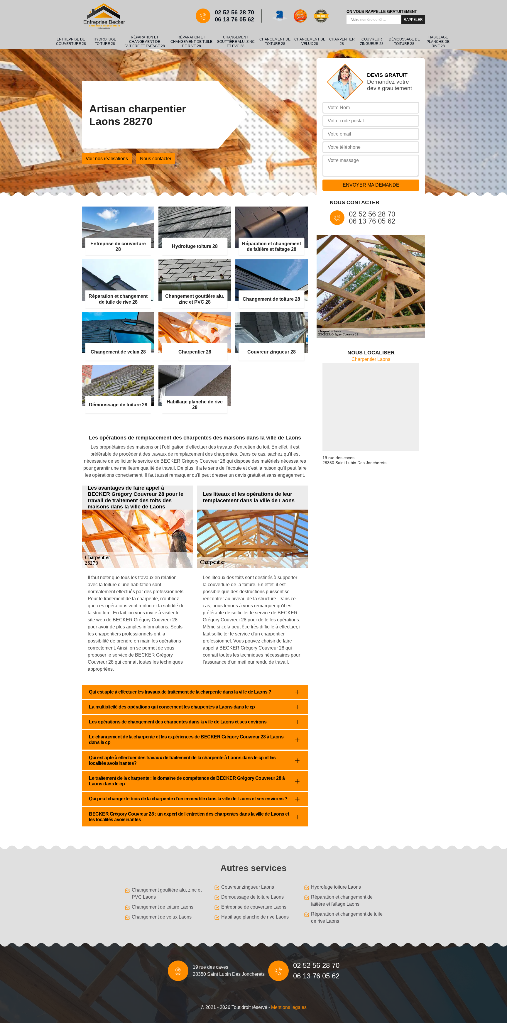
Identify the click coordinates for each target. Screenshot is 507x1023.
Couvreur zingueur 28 (371, 41)
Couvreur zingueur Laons (247, 887)
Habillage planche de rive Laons (255, 916)
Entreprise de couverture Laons (253, 906)
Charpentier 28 (342, 41)
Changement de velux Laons (162, 916)
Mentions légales (289, 1007)
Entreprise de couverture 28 (71, 41)
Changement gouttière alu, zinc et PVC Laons (167, 893)
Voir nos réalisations (107, 158)
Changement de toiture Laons (162, 906)
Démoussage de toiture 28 (404, 41)
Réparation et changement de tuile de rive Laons (347, 918)
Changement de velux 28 (309, 41)
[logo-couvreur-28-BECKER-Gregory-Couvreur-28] (104, 16)
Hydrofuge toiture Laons (336, 887)
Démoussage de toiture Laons (252, 897)
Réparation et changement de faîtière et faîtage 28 (144, 41)
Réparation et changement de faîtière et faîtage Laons (342, 901)
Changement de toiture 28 (274, 41)
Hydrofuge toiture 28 (105, 41)
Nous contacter (155, 158)
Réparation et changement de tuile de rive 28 (191, 41)
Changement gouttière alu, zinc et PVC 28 (236, 41)
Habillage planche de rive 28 (438, 41)
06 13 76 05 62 (234, 19)
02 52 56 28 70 (234, 12)
